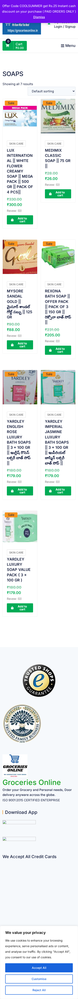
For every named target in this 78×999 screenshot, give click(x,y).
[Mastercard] (4, 870)
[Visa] (4, 878)
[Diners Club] (4, 894)
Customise (39, 979)
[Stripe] (4, 910)
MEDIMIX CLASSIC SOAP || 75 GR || (58, 158)
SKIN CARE (16, 143)
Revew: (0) (14, 210)
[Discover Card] (4, 902)
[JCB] (4, 918)
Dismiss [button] (39, 17)
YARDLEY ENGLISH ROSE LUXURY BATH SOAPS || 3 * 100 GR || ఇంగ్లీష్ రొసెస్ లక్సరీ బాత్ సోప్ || (19, 442)
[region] (39, 962)
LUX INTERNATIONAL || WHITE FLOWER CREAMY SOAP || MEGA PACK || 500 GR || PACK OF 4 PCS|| (20, 171)
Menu (70, 45)
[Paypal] (4, 886)
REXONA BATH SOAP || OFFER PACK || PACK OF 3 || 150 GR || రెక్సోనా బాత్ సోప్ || (58, 306)
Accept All (39, 967)
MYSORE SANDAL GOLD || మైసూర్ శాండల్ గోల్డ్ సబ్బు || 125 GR (19, 304)
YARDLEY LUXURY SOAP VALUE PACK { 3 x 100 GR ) (19, 569)
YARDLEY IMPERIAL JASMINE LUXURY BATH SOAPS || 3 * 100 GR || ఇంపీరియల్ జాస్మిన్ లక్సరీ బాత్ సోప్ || (57, 442)
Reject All (39, 990)
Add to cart (22, 220)
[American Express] (4, 862)
